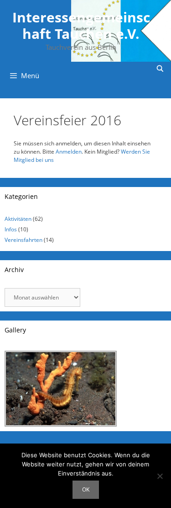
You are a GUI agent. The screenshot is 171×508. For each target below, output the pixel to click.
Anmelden (69, 151)
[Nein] (159, 476)
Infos (11, 229)
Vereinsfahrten (23, 240)
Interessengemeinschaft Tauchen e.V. (81, 25)
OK (85, 489)
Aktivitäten (18, 219)
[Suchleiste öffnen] (160, 68)
